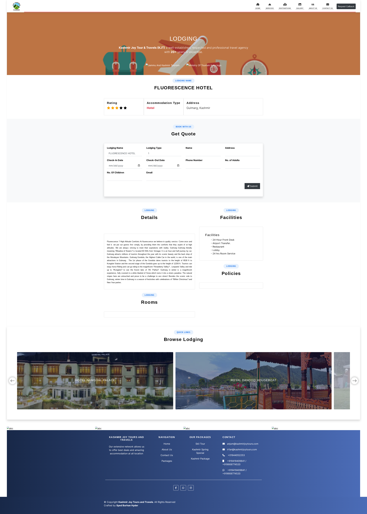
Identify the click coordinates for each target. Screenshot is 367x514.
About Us (167, 449)
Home (167, 443)
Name (189, 147)
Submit (253, 186)
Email (149, 172)
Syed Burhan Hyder (127, 505)
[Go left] (12, 381)
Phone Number (194, 160)
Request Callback (346, 6)
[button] (269, 5)
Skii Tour (200, 443)
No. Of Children (115, 172)
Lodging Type (154, 147)
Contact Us (167, 455)
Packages (167, 460)
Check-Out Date (155, 160)
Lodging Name (115, 147)
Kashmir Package (200, 458)
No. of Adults (232, 160)
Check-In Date (115, 160)
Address (230, 147)
